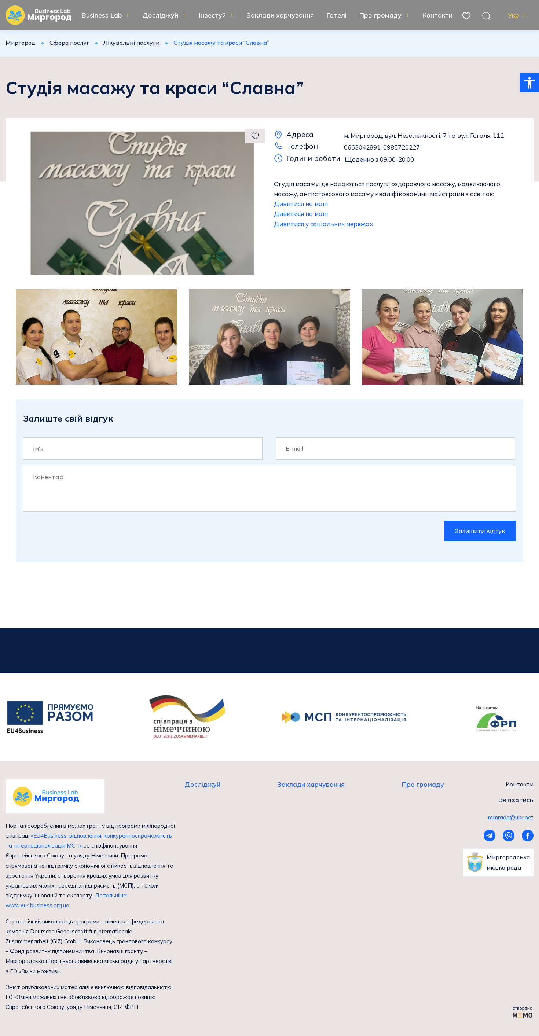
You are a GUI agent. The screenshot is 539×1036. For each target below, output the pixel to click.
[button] (529, 82)
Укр (513, 15)
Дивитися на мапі (301, 203)
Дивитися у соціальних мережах (323, 224)
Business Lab (101, 15)
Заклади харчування (280, 15)
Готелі (336, 15)
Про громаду (380, 15)
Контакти (437, 15)
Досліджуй (160, 15)
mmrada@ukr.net (511, 817)
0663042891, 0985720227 (382, 147)
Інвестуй (212, 15)
